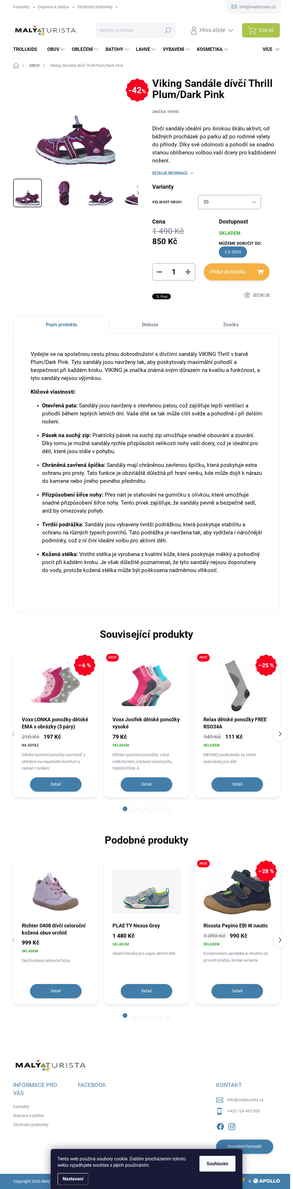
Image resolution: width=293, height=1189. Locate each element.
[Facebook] (220, 1125)
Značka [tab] (231, 324)
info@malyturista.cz (245, 1100)
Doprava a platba (53, 7)
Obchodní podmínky (95, 7)
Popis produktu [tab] (61, 324)
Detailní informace (170, 173)
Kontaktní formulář (245, 1146)
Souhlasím (217, 1163)
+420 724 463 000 (243, 1111)
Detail (56, 784)
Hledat (168, 30)
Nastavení (73, 1179)
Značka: (165, 112)
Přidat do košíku (228, 272)
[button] (125, 808)
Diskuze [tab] (150, 324)
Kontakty (21, 7)
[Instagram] (231, 1125)
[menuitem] (27, 49)
